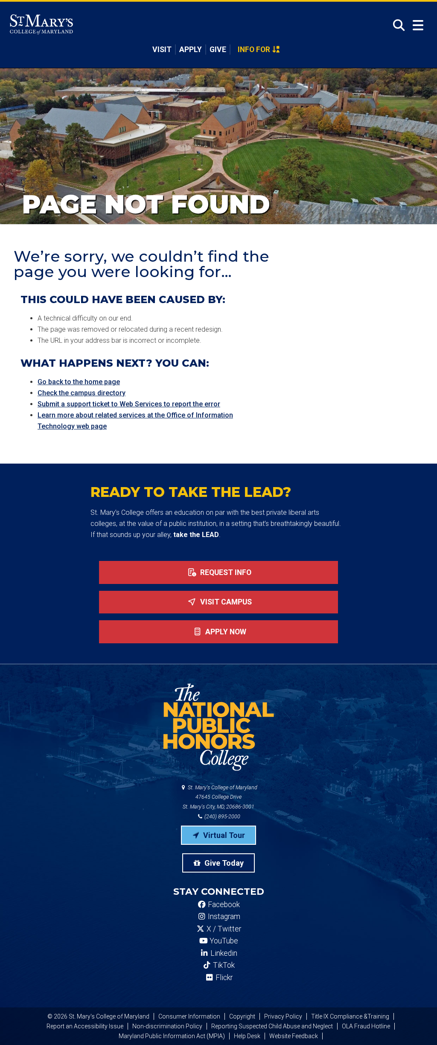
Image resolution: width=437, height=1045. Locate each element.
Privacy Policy (283, 1016)
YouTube (223, 941)
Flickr (223, 977)
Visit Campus (225, 602)
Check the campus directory (81, 393)
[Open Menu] (418, 25)
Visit (162, 49)
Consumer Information (189, 1016)
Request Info (224, 572)
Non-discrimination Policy (167, 1026)
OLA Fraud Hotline (366, 1026)
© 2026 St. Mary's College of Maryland (98, 1016)
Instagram (223, 916)
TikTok (223, 965)
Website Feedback (293, 1036)
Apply (190, 49)
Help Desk (247, 1036)
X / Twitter (223, 929)
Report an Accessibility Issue (85, 1026)
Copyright (242, 1016)
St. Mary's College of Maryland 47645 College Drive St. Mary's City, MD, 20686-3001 (220, 797)
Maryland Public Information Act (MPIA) (172, 1036)
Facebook (223, 904)
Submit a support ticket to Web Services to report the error (129, 404)
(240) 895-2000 (221, 816)
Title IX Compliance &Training (350, 1016)
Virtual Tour (223, 835)
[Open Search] (396, 25)
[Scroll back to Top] (416, 1024)
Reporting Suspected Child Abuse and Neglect (272, 1026)
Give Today (223, 862)
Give (218, 49)
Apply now (225, 632)
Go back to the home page (79, 382)
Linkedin (223, 953)
